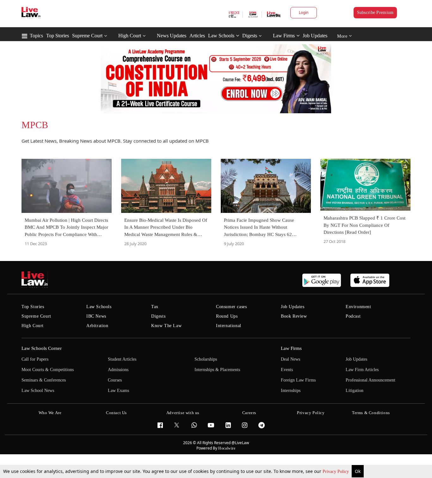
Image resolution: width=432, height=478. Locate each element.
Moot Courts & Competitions (48, 369)
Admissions (118, 369)
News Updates (171, 35)
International (228, 325)
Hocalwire (226, 448)
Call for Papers (35, 359)
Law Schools (221, 35)
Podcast (353, 316)
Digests (249, 35)
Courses (115, 380)
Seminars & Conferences (44, 380)
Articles (197, 35)
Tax (154, 306)
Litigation (354, 390)
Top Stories (57, 35)
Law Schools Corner (42, 348)
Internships (290, 390)
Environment (358, 306)
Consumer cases (231, 306)
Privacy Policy (336, 471)
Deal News (290, 359)
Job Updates (315, 35)
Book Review (294, 316)
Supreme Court (87, 35)
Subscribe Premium (375, 12)
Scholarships (205, 359)
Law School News (38, 390)
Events (287, 369)
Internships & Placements (217, 369)
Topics (36, 35)
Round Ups (227, 316)
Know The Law (166, 325)
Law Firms (284, 35)
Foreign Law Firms (298, 380)
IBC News (96, 316)
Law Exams (118, 390)
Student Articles (122, 359)
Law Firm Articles (362, 369)
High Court (129, 35)
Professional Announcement (370, 380)
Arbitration (97, 325)
